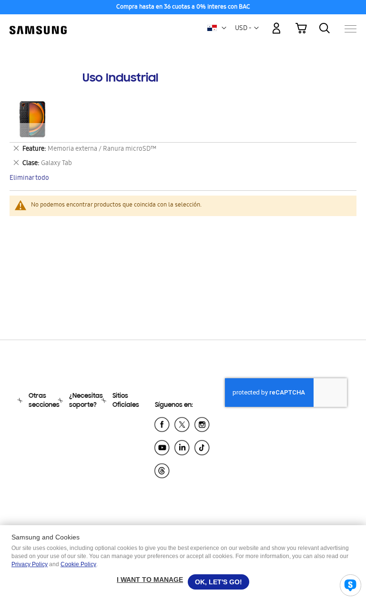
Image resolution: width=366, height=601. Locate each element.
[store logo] (38, 23)
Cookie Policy (78, 564)
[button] (224, 28)
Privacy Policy (29, 564)
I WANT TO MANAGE (150, 579)
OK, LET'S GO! (218, 582)
